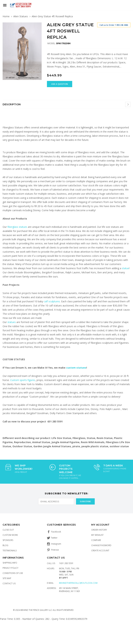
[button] (38, 25)
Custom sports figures (22, 380)
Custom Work (10, 535)
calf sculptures (52, 301)
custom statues (76, 367)
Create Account (100, 550)
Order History (99, 529)
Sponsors (8, 540)
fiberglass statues (17, 226)
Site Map (7, 578)
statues (11, 322)
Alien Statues (20, 16)
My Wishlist (97, 535)
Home (6, 16)
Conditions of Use (13, 573)
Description (12, 104)
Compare (96, 540)
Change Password (101, 545)
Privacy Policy (10, 567)
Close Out (8, 529)
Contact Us (9, 583)
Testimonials (10, 550)
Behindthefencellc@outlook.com (78, 582)
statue (125, 268)
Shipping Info (10, 562)
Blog (5, 545)
